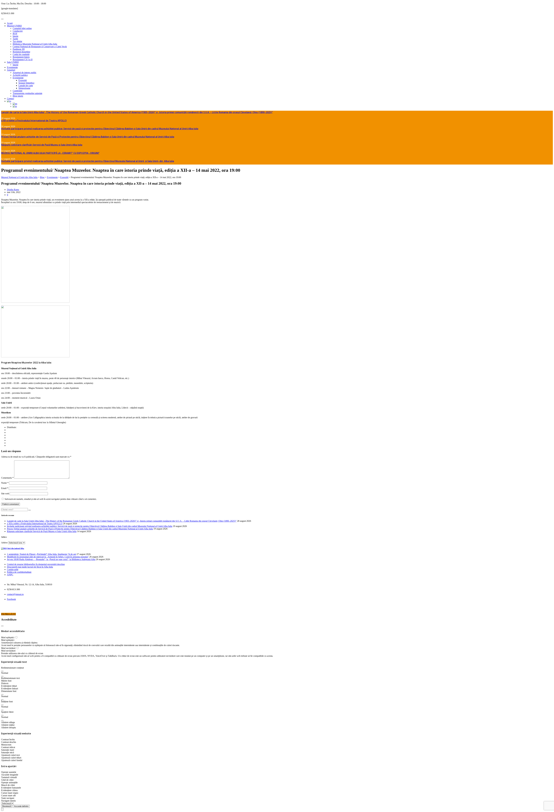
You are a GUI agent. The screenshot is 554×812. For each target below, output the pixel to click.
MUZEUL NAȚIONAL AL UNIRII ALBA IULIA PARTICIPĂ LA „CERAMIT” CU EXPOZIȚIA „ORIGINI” (50, 153)
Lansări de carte (25, 85)
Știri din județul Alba (15, 548)
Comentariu (7, 478)
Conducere (18, 31)
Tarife (15, 39)
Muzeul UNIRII (14, 26)
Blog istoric (18, 96)
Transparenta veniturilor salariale (27, 93)
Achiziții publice (20, 75)
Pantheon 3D (19, 49)
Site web (5, 493)
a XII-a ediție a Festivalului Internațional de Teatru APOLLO (34, 120)
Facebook (11, 599)
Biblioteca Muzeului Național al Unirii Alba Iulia (35, 44)
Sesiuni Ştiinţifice (26, 83)
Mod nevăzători (8, 648)
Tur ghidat (17, 41)
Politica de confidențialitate (19, 572)
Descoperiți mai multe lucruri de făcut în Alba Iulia (30, 567)
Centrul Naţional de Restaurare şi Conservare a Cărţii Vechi (40, 46)
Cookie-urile (12, 569)
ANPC (10, 574)
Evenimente (12, 67)
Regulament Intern (21, 57)
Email (4, 488)
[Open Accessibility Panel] (2, 809)
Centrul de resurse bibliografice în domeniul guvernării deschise (36, 564)
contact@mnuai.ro (15, 594)
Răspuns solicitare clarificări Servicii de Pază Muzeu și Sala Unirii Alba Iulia (41, 144)
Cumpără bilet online (22, 28)
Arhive (4, 542)
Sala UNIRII (13, 62)
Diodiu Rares (13, 189)
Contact (10, 98)
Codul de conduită (21, 54)
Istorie (15, 36)
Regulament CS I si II (22, 59)
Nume (5, 483)
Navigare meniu (8, 800)
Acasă (10, 23)
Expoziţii (22, 80)
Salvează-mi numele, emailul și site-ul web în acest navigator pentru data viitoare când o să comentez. (51, 499)
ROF (15, 33)
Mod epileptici (8, 637)
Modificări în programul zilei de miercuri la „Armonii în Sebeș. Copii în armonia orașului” (48, 557)
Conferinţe (17, 90)
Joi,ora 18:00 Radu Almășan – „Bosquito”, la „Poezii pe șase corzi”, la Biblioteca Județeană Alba (51, 559)
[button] (2, 671)
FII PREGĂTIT (8, 614)
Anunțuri (11, 70)
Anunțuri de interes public (24, 72)
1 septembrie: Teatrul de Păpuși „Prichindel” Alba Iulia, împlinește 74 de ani (41, 554)
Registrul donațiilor (21, 52)
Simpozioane (24, 88)
